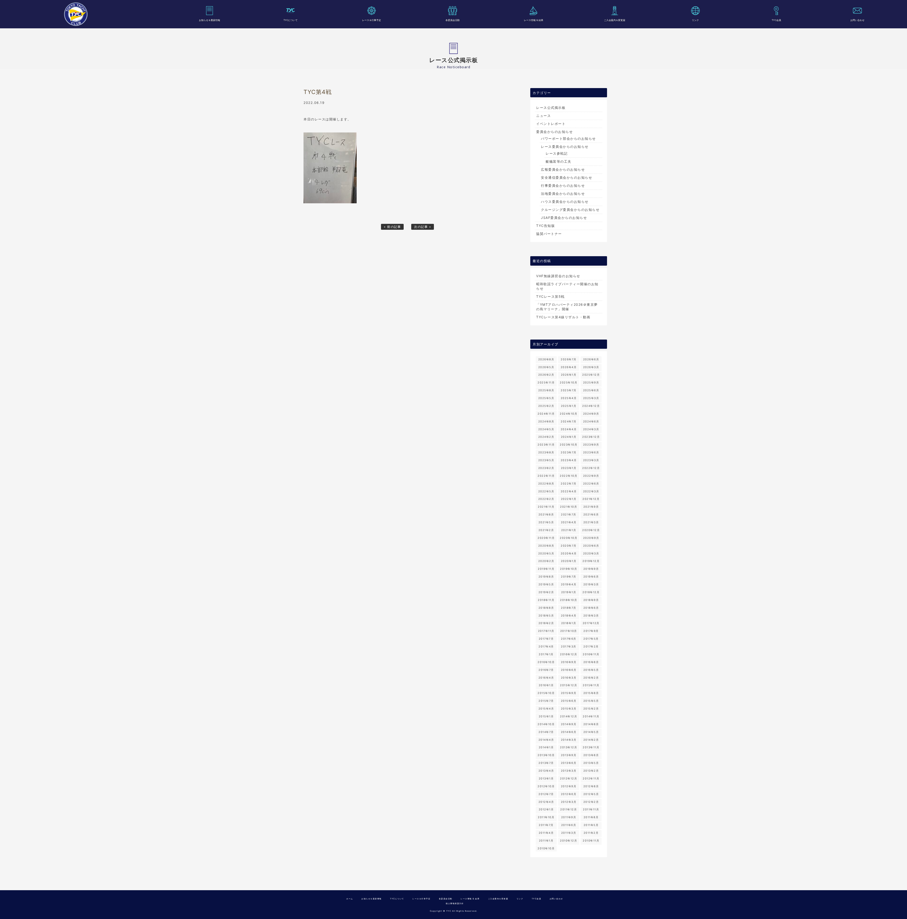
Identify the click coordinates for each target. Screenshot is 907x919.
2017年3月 (568, 646)
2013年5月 (591, 763)
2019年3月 (591, 584)
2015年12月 (568, 685)
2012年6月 (569, 794)
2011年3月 (568, 832)
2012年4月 (546, 802)
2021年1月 (568, 530)
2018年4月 (569, 615)
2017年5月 (591, 638)
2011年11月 (591, 809)
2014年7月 (546, 732)
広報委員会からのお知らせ (563, 169)
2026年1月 (569, 374)
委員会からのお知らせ (554, 132)
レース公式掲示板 (550, 108)
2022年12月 (591, 468)
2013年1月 (546, 778)
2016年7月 (546, 670)
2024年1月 (569, 436)
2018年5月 (546, 615)
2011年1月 (546, 840)
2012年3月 (569, 802)
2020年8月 (546, 545)
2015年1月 (546, 716)
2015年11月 (591, 685)
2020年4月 (569, 553)
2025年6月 (591, 390)
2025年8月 (546, 390)
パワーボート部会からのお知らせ (568, 138)
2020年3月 (591, 553)
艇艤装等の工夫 (558, 161)
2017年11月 (546, 631)
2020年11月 (546, 538)
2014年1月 (546, 747)
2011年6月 (568, 825)
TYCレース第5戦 (550, 296)
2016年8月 (591, 662)
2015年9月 (569, 693)
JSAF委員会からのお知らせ (564, 218)
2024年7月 (569, 421)
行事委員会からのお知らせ (563, 185)
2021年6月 (591, 514)
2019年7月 (568, 576)
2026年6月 (591, 359)
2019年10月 (568, 568)
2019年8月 (546, 576)
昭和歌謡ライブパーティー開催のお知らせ (567, 286)
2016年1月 (546, 685)
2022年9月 (591, 475)
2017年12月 (591, 623)
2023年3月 (591, 460)
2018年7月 (568, 607)
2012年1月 (546, 809)
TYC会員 (776, 20)
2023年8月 (546, 452)
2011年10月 (546, 817)
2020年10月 (568, 538)
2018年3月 (591, 615)
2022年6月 (591, 483)
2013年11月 (591, 747)
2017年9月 (591, 631)
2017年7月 (546, 638)
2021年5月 (546, 522)
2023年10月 (568, 444)
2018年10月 (568, 600)
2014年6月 (569, 732)
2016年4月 (546, 677)
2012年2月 (591, 802)
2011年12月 (568, 809)
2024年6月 (591, 421)
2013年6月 (569, 763)
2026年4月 (569, 367)
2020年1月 (569, 561)
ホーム (349, 899)
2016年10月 (546, 662)
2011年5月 (591, 825)
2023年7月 (569, 452)
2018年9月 (591, 600)
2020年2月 (546, 561)
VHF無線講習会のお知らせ (558, 276)
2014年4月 (546, 739)
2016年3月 (569, 677)
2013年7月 (546, 763)
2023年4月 (569, 460)
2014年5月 (591, 732)
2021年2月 (546, 530)
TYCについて (290, 20)
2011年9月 (568, 817)
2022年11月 (546, 475)
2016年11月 (591, 654)
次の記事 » (422, 227)
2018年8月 (546, 607)
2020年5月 (546, 553)
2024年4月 (569, 429)
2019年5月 (546, 584)
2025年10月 (568, 382)
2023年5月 (546, 460)
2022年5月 (546, 491)
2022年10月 (568, 475)
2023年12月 (591, 436)
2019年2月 (546, 592)
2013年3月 (569, 770)
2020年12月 (591, 530)
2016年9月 (569, 662)
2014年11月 (591, 716)
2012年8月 (591, 786)
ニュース (543, 116)
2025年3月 (591, 398)
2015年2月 (591, 708)
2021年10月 (568, 506)
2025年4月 (569, 398)
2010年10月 (546, 848)
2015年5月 (591, 700)
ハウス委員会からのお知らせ (565, 202)
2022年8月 (546, 483)
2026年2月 (546, 374)
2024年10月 (568, 413)
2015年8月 (591, 693)
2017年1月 (546, 654)
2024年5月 (546, 429)
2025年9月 (591, 382)
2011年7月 (546, 825)
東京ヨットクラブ (75, 14)
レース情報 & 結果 (533, 20)
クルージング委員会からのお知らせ (570, 210)
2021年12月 (590, 499)
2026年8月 (546, 359)
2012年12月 (568, 778)
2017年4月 (546, 646)
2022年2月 (546, 499)
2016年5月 (591, 670)
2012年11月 (591, 778)
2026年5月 (546, 367)
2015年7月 (546, 700)
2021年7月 (568, 514)
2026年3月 (591, 367)
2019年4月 (569, 584)
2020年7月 (569, 545)
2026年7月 (569, 359)
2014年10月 (546, 724)
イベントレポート (550, 124)
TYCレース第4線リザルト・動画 (563, 317)
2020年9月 (591, 538)
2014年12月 (568, 716)
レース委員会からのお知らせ (565, 147)
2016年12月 (568, 654)
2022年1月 (569, 499)
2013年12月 (568, 747)
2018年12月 (590, 592)
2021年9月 (591, 506)
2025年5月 (546, 398)
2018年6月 (591, 607)
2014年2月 (591, 739)
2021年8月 (546, 514)
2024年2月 (546, 436)
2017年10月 (568, 631)
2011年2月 (591, 832)
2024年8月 (546, 421)
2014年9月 (569, 724)
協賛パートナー (549, 234)
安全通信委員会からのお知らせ (566, 177)
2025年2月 (546, 406)
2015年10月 (546, 693)
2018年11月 (546, 600)
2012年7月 (546, 794)
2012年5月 (591, 794)
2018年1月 (568, 623)
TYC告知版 (545, 226)
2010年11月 (591, 840)
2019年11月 (546, 568)
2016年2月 (591, 677)
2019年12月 (590, 561)
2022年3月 (591, 491)
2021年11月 (546, 506)
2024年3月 (591, 429)
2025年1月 (569, 406)
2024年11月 (546, 413)
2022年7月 (569, 483)
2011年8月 (591, 817)
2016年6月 (569, 670)
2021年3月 (591, 522)
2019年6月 (591, 576)
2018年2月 (546, 623)
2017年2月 (591, 646)
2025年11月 (546, 382)
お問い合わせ (857, 20)
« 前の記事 (392, 227)
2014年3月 (569, 739)
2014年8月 (591, 724)
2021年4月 (569, 522)
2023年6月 (591, 452)
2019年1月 (568, 592)
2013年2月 (591, 770)
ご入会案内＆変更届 (614, 20)
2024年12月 (591, 406)
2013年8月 (591, 755)
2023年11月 (546, 444)
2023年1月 (569, 468)
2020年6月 (591, 545)
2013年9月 (569, 755)
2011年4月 (546, 832)
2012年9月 (569, 786)
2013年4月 (546, 770)
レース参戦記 (557, 153)
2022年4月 (569, 491)
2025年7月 (569, 390)
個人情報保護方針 (455, 903)
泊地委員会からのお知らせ (563, 193)
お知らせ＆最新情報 (209, 20)
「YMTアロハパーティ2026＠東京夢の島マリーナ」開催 (567, 306)
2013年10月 (546, 755)
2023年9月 (591, 444)
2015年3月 (569, 708)
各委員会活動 (452, 20)
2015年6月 (569, 700)
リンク (695, 20)
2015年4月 (546, 708)
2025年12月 (591, 374)
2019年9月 (591, 568)
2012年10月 (546, 786)
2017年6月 (568, 638)
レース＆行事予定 (371, 20)
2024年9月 (591, 413)
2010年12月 (568, 840)
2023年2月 (546, 468)
